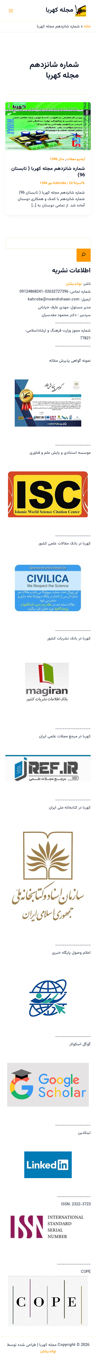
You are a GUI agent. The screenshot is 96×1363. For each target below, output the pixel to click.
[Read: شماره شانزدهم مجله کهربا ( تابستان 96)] (48, 126)
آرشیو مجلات (75, 159)
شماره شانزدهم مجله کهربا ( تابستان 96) (48, 172)
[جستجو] (84, 255)
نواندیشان (74, 284)
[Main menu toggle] (11, 10)
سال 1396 (57, 159)
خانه (87, 26)
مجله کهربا (59, 10)
